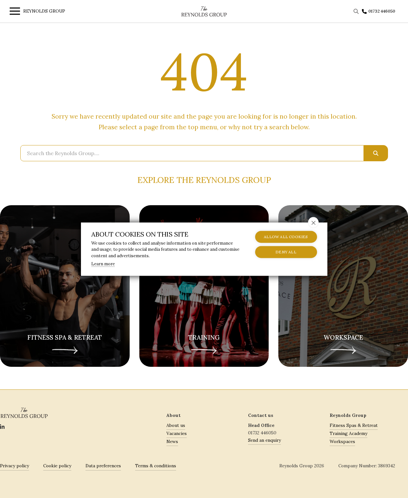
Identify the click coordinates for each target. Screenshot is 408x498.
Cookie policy (57, 466)
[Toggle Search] (356, 11)
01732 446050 (381, 11)
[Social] (2, 427)
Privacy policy (14, 466)
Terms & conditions (155, 466)
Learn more (103, 264)
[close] (313, 222)
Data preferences (103, 466)
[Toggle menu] (13, 12)
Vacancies (176, 433)
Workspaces (342, 441)
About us (175, 425)
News (172, 441)
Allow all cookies (286, 236)
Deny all (285, 251)
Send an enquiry (264, 440)
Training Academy (348, 433)
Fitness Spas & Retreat (354, 425)
